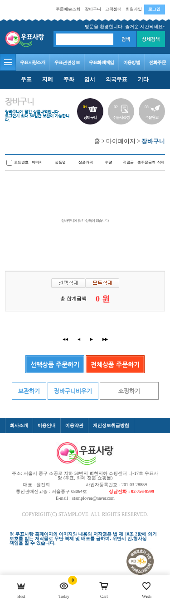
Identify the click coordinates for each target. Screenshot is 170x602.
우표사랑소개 (32, 62)
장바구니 (93, 9)
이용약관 (74, 425)
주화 (68, 79)
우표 (26, 79)
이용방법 (131, 62)
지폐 (47, 79)
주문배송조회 (68, 9)
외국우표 (116, 79)
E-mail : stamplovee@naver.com (85, 498)
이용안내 (47, 425)
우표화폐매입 (101, 62)
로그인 (154, 9)
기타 (143, 79)
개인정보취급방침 (111, 425)
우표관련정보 (67, 62)
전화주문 (157, 62)
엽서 (89, 79)
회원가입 (134, 9)
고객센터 (113, 9)
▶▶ (105, 339)
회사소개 (19, 425)
